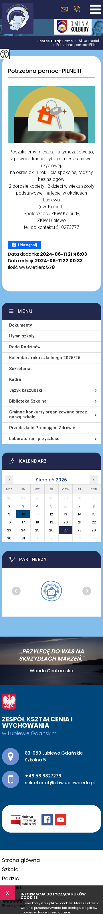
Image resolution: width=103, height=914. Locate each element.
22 (94, 522)
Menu (25, 311)
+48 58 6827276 (77, 9)
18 (37, 522)
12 (51, 514)
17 (23, 522)
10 (23, 514)
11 (37, 514)
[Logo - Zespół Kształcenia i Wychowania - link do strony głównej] (17, 18)
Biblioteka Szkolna (28, 401)
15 (94, 514)
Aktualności (87, 41)
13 (65, 514)
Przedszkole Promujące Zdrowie (42, 427)
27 (66, 530)
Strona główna (21, 860)
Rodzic (10, 878)
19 (51, 522)
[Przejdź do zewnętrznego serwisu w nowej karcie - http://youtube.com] (61, 820)
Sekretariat (20, 368)
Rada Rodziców (25, 346)
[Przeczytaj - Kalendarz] (55, 462)
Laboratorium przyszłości (35, 438)
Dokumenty (20, 325)
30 (9, 538)
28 (80, 530)
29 (94, 530)
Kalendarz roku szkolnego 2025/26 (44, 357)
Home (67, 41)
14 (80, 514)
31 (23, 538)
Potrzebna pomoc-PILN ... (76, 45)
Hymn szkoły (21, 336)
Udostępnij (27, 245)
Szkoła (10, 869)
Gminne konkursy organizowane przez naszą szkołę (48, 414)
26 (51, 530)
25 (37, 530)
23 (9, 530)
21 (79, 522)
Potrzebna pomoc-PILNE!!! (44, 71)
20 (66, 522)
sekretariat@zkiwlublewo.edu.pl (66, 9)
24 (23, 530)
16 (9, 522)
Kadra (15, 379)
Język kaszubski (25, 390)
